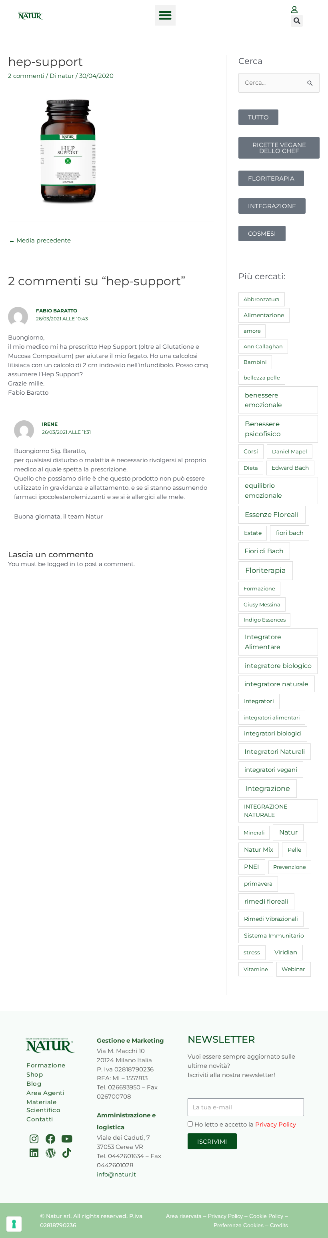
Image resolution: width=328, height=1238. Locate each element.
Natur (288, 832)
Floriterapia (265, 570)
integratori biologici (273, 733)
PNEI (251, 866)
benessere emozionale (263, 400)
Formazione (259, 588)
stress (252, 952)
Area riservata (184, 1216)
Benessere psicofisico (263, 429)
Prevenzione (289, 867)
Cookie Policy (266, 1216)
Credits (279, 1225)
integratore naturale (276, 684)
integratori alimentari (272, 717)
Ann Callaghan (263, 346)
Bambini (255, 362)
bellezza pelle (262, 377)
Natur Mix (258, 849)
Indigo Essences (265, 619)
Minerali (254, 832)
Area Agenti (45, 1093)
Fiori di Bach (264, 551)
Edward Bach (290, 467)
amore (252, 331)
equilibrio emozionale (263, 490)
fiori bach (290, 533)
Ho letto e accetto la (245, 1124)
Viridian (285, 952)
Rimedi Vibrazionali (271, 918)
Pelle (294, 849)
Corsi (251, 451)
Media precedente (40, 240)
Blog (33, 1083)
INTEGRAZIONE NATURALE (265, 811)
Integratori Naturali (274, 751)
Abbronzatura (262, 299)
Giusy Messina (262, 604)
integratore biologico (278, 666)
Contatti (39, 1119)
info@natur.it (116, 1174)
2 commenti (26, 75)
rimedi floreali (266, 901)
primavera (258, 883)
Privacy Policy (275, 1124)
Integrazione (267, 788)
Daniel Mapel (289, 451)
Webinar (293, 969)
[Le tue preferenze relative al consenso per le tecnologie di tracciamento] (14, 1224)
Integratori (259, 701)
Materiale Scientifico (43, 1106)
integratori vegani (270, 769)
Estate (253, 533)
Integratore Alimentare (263, 642)
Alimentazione (264, 315)
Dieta (251, 468)
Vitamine (256, 969)
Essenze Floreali (272, 515)
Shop (34, 1074)
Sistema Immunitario (274, 935)
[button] (165, 15)
